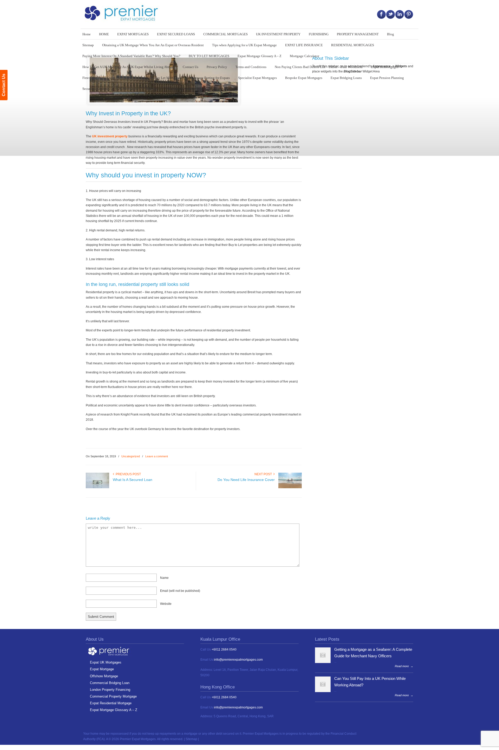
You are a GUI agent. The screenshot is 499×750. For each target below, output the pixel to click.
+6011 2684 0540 (224, 649)
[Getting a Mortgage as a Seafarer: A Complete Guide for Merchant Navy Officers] (323, 662)
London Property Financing (110, 690)
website (166, 604)
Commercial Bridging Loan (109, 683)
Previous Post (127, 474)
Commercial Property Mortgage (113, 696)
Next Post (263, 474)
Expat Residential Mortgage (111, 703)
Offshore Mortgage (104, 676)
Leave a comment (156, 456)
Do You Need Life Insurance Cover (246, 480)
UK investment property (110, 136)
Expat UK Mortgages (105, 662)
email (180, 591)
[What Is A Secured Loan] (97, 487)
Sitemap (191, 739)
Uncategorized (130, 456)
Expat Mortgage (102, 669)
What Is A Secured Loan (132, 480)
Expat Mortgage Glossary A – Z (113, 710)
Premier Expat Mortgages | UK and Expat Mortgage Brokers (124, 13)
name (164, 578)
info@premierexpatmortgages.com (238, 659)
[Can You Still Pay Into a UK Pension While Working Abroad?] (323, 691)
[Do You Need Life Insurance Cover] (290, 487)
